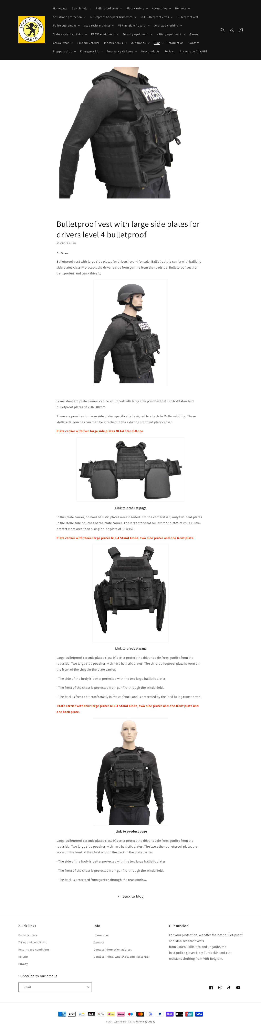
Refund (23, 956)
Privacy (23, 964)
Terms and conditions (32, 942)
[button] (81, 8)
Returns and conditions (33, 949)
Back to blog (133, 896)
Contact (99, 942)
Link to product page (131, 508)
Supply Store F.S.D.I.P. (124, 1021)
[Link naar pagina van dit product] (114, 508)
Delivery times (27, 935)
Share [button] (65, 253)
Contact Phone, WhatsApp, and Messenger (121, 956)
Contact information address (113, 949)
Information (102, 935)
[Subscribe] (87, 987)
